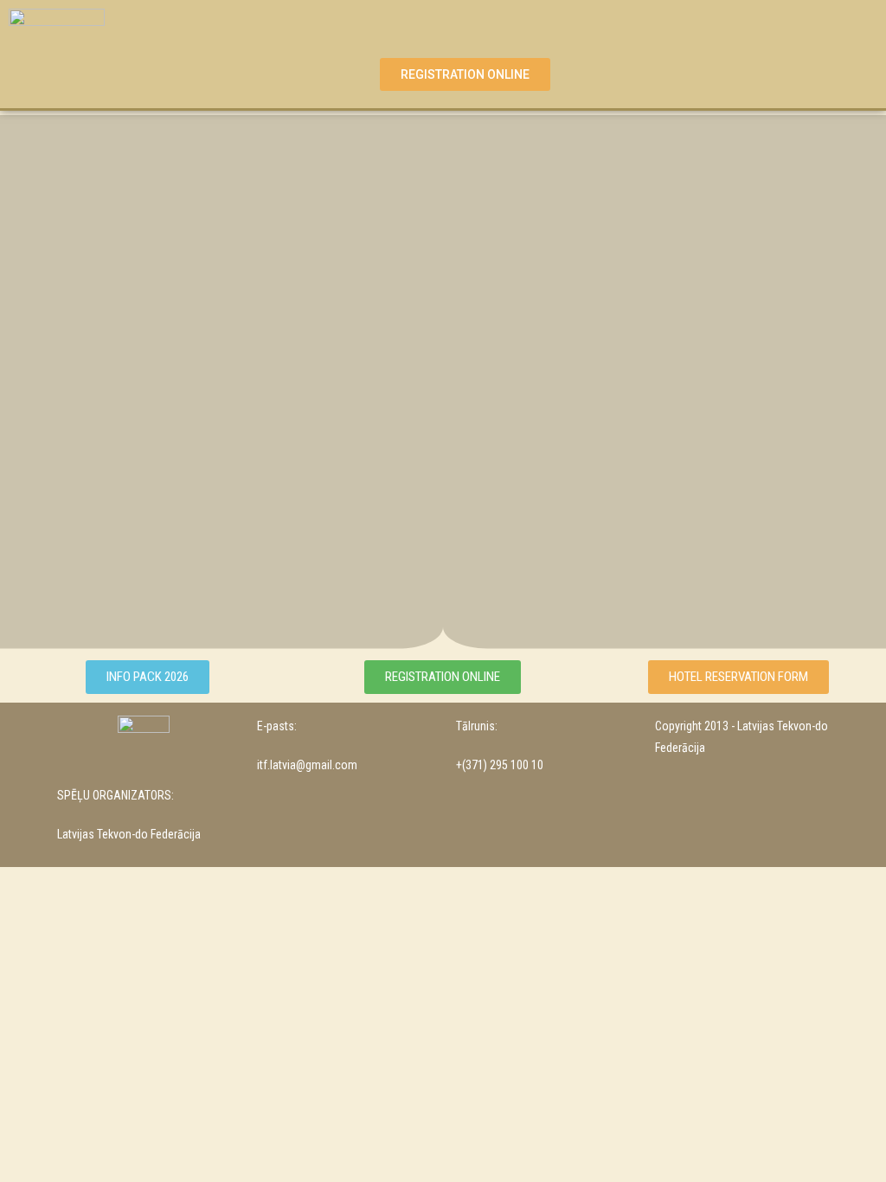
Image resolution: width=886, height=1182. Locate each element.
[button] (464, 25)
